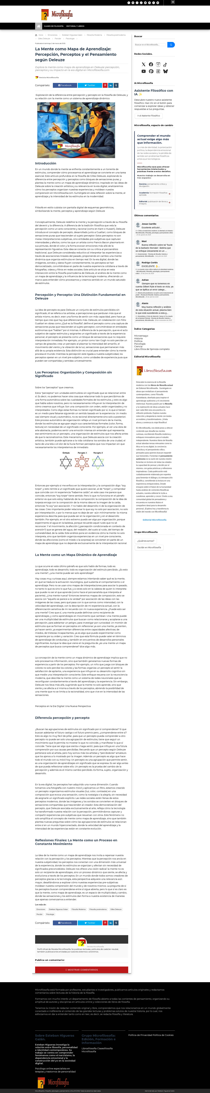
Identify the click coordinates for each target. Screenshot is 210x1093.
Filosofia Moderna (79, 909)
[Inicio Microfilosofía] (38, 26)
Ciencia (138, 346)
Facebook (66, 85)
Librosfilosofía (89, 1048)
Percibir (39, 914)
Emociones (41, 909)
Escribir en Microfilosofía (149, 547)
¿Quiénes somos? (145, 541)
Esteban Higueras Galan (58, 909)
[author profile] (37, 79)
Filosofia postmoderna (98, 909)
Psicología (139, 344)
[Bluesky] (157, 2)
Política (138, 341)
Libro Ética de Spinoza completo (152, 349)
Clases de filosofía (53, 26)
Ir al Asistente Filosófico (148, 116)
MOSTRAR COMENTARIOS (82, 970)
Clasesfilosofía (105, 1048)
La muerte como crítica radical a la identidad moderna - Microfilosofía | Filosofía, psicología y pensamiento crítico (154, 271)
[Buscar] (171, 45)
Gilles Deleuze (116, 909)
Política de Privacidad (140, 1035)
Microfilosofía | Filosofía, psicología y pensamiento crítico (54, 1091)
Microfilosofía (89, 1051)
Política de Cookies (163, 1035)
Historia (138, 338)
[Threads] (153, 2)
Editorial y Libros (75, 26)
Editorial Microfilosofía (154, 520)
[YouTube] (145, 2)
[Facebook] (133, 2)
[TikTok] (141, 2)
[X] (128, 2)
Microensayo (141, 336)
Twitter (91, 85)
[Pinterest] (149, 2)
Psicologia (50, 914)
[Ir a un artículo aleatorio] (173, 2)
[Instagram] (137, 2)
